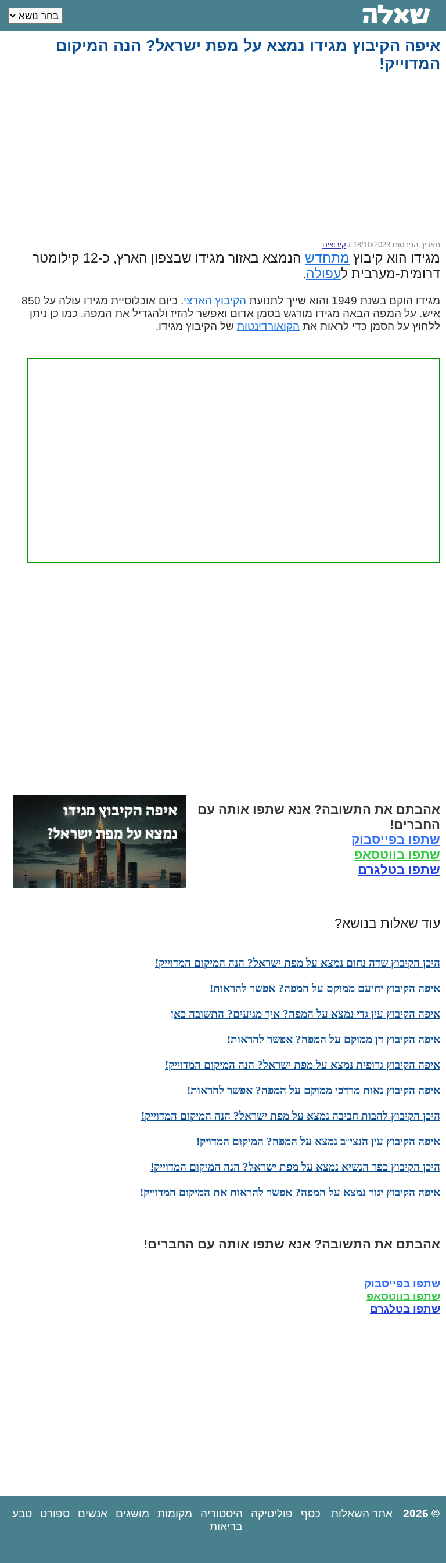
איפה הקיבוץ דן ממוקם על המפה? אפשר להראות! (333, 1039)
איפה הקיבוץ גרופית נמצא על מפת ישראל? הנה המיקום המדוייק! (302, 1065)
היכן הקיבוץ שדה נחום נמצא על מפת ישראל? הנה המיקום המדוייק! (297, 963)
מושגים (132, 1513)
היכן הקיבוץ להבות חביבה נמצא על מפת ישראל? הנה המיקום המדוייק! (290, 1116)
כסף (311, 1513)
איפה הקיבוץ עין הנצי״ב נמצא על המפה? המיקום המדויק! (318, 1141)
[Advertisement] (224, 156)
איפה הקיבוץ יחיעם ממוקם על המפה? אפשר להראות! (325, 988)
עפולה (323, 273)
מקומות (174, 1513)
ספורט (55, 1513)
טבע (22, 1513)
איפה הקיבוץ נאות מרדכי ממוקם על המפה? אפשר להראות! (313, 1090)
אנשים (92, 1513)
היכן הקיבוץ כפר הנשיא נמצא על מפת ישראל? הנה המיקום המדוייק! (295, 1167)
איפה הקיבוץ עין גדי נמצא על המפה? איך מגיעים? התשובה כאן (305, 1014)
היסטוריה (221, 1513)
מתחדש (327, 257)
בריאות (226, 1526)
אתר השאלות (362, 1513)
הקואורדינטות (268, 326)
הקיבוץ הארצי (215, 300)
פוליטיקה (272, 1513)
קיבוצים (334, 245)
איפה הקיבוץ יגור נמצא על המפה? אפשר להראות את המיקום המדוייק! (290, 1192)
